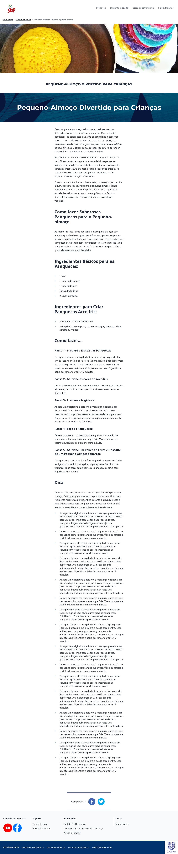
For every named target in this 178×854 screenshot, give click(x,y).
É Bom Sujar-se (166, 7)
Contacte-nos (40, 824)
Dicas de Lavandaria (143, 7)
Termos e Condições (77, 847)
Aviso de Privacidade (31, 847)
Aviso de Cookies (54, 847)
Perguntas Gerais (42, 828)
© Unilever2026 (11, 847)
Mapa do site (122, 824)
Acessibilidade (71, 832)
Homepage (8, 19)
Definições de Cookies (102, 847)
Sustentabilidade (119, 7)
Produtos (101, 7)
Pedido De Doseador (75, 824)
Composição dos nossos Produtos (82, 828)
